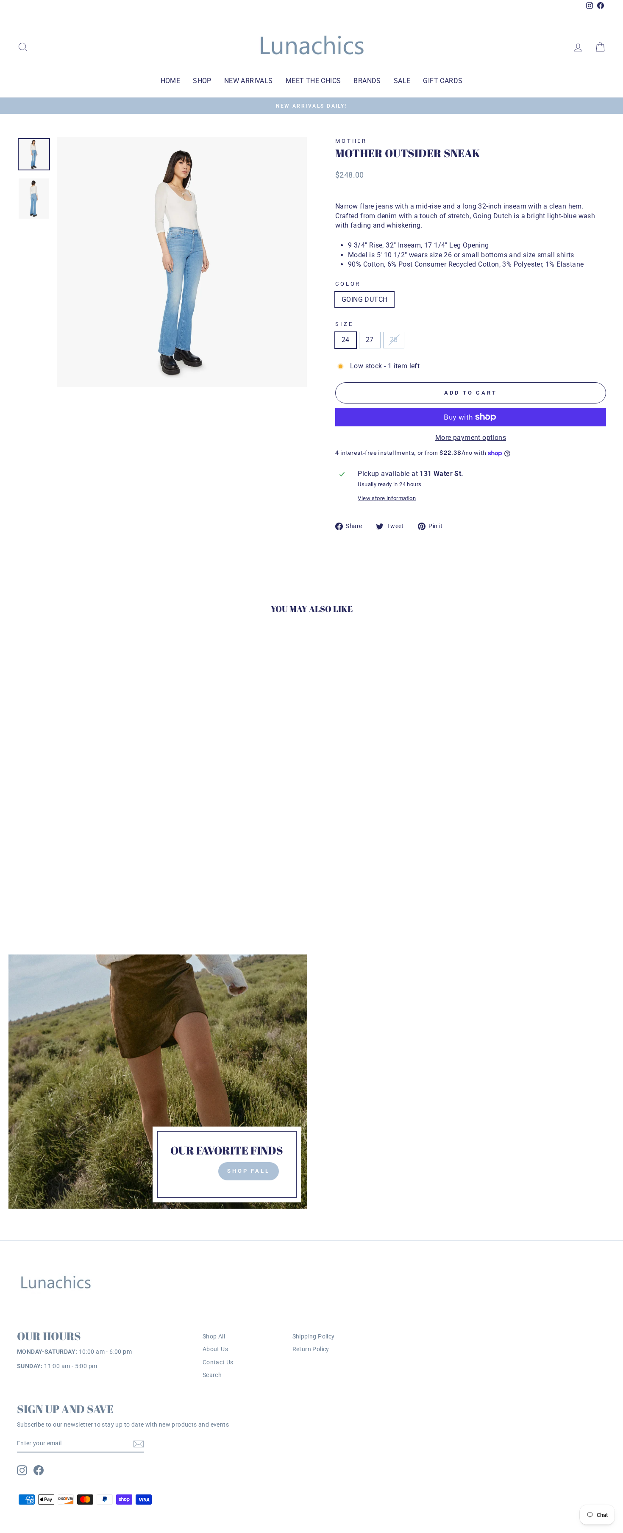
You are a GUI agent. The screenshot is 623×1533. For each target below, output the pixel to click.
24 (346, 340)
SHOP (202, 81)
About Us (215, 1349)
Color (348, 284)
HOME (171, 81)
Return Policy (310, 1349)
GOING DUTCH (364, 299)
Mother (351, 141)
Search (212, 1375)
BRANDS (367, 81)
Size (344, 324)
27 (370, 340)
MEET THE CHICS (313, 81)
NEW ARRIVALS (248, 81)
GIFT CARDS (442, 81)
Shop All (214, 1336)
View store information (387, 498)
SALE (402, 81)
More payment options (470, 438)
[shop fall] (157, 1081)
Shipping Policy (313, 1336)
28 (394, 340)
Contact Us (218, 1362)
